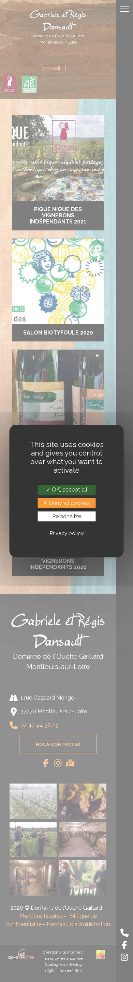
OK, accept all (68, 489)
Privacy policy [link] (67, 533)
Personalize (66, 516)
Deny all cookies (68, 503)
